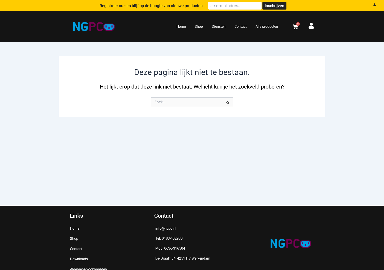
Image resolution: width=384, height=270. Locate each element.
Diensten (219, 26)
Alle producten (267, 26)
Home (181, 26)
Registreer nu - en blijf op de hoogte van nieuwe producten (151, 5)
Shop (199, 26)
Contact (240, 26)
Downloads (79, 259)
